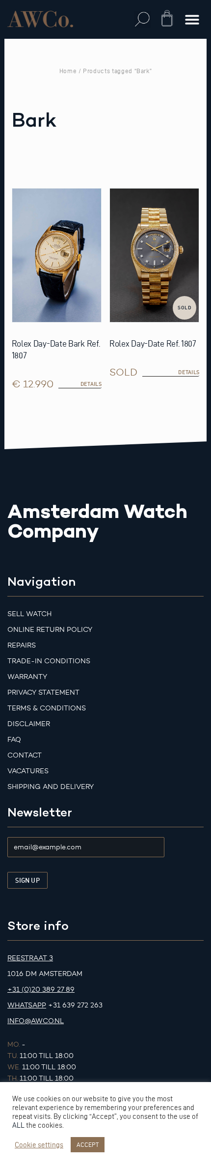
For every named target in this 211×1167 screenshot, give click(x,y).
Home (68, 70)
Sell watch (29, 614)
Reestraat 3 (30, 958)
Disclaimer (28, 724)
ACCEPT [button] (88, 1144)
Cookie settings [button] (39, 1145)
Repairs (21, 645)
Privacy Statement (43, 692)
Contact (24, 755)
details (188, 372)
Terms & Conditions (46, 708)
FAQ (14, 739)
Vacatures (28, 771)
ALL (18, 1125)
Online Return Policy (49, 629)
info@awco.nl (35, 1021)
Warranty (27, 677)
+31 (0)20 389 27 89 (41, 989)
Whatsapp (26, 1005)
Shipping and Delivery (50, 787)
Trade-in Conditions (48, 661)
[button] (142, 19)
